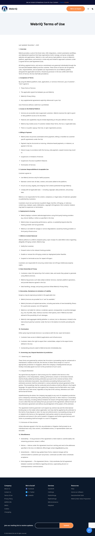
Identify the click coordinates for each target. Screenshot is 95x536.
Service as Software (77, 492)
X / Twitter (31, 492)
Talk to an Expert (75, 9)
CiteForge (51, 492)
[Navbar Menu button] (88, 9)
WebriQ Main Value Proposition (81, 499)
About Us (7, 489)
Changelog (7, 512)
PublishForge (52, 495)
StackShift (51, 489)
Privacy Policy (8, 499)
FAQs (72, 489)
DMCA (6, 505)
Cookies (6, 509)
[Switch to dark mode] (93, 9)
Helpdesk (51, 505)
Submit (66, 525)
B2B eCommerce (53, 502)
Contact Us (7, 492)
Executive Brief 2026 (77, 495)
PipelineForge (52, 499)
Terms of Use (8, 495)
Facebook (31, 489)
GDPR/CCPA (7, 502)
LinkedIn (31, 495)
